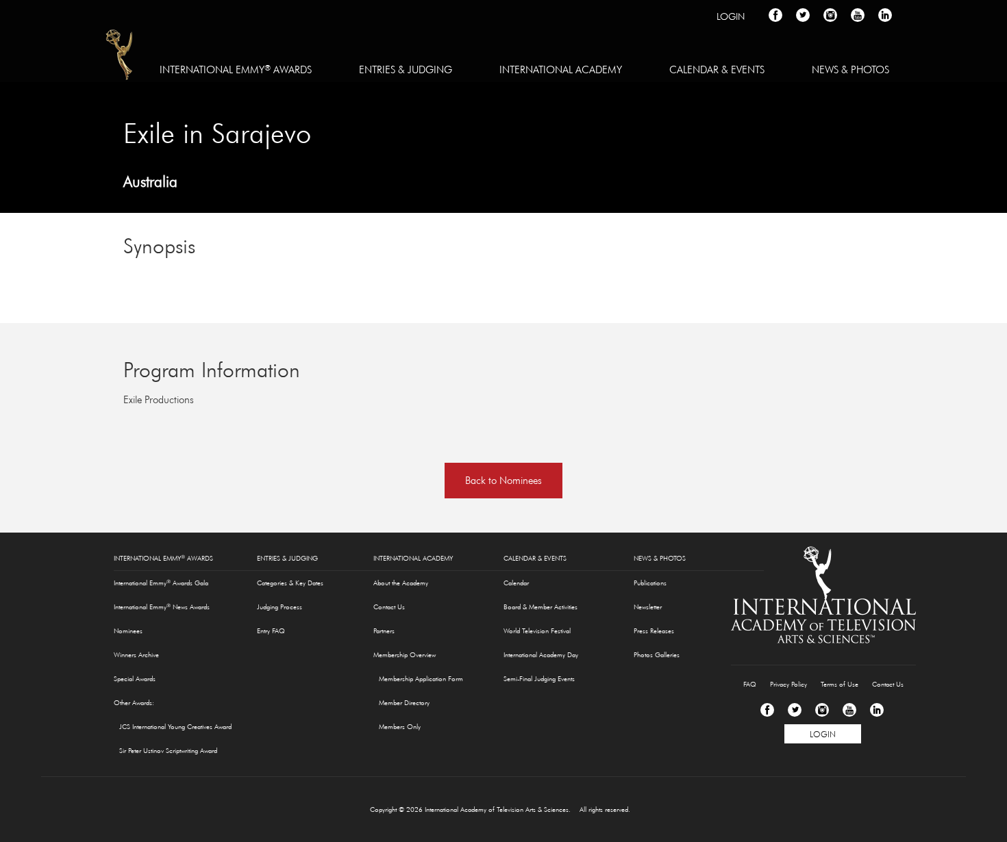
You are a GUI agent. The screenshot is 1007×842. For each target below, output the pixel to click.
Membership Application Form (421, 678)
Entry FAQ (271, 630)
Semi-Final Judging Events (539, 678)
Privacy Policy (788, 684)
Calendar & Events (716, 69)
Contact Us (389, 606)
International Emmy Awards (236, 69)
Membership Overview (404, 654)
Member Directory (404, 702)
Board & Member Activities (540, 606)
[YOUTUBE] (858, 15)
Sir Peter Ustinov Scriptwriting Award (168, 750)
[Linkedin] (877, 710)
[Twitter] (794, 710)
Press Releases (654, 630)
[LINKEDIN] (885, 15)
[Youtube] (849, 710)
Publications (650, 582)
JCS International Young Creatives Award (175, 726)
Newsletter (648, 606)
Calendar (516, 582)
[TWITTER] (803, 15)
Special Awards (135, 678)
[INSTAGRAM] (830, 15)
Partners (384, 630)
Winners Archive (136, 654)
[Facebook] (767, 710)
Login (731, 16)
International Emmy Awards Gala (161, 582)
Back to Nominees (503, 480)
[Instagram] (822, 710)
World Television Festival (537, 630)
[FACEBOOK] (775, 15)
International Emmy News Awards (162, 606)
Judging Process (279, 606)
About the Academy (400, 582)
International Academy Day (540, 654)
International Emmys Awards (120, 57)
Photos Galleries (657, 654)
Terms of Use (839, 684)
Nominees (128, 630)
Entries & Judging (405, 69)
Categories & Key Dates (290, 582)
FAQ (749, 684)
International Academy (560, 69)
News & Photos (850, 69)
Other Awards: (134, 702)
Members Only (400, 726)
